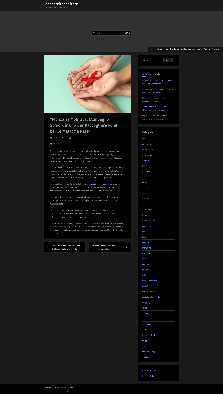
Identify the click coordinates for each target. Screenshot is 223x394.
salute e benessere (150, 280)
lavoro (145, 231)
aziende (145, 160)
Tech (144, 318)
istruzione (146, 226)
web (144, 346)
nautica (145, 264)
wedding (145, 357)
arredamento (147, 149)
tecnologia (146, 324)
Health (145, 215)
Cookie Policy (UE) (149, 370)
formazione (147, 209)
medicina (146, 253)
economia (146, 187)
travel (144, 329)
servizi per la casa (149, 291)
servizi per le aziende (151, 297)
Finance (145, 198)
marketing (146, 248)
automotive (147, 155)
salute (145, 275)
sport (144, 308)
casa (144, 177)
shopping (146, 302)
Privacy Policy (148, 376)
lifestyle (56, 143)
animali (145, 138)
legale (144, 237)
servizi (145, 286)
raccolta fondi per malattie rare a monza (103, 184)
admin (74, 137)
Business (146, 171)
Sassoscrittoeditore (61, 4)
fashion (145, 193)
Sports (145, 313)
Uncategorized (148, 335)
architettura (147, 144)
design (145, 182)
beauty (145, 166)
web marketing (148, 351)
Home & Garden (148, 220)
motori (145, 258)
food (144, 204)
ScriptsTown (69, 391)
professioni (147, 269)
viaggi (144, 340)
